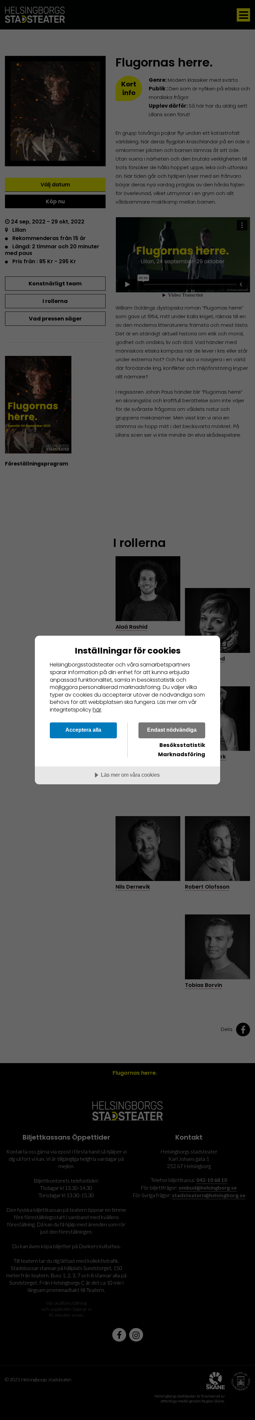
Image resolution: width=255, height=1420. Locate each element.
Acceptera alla (83, 730)
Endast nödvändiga (172, 730)
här (97, 709)
